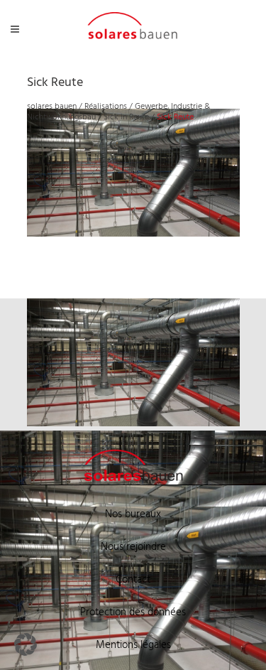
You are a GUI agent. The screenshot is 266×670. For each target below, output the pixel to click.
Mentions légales (133, 645)
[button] (25, 644)
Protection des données (133, 612)
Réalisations (105, 106)
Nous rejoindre (133, 547)
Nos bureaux (133, 514)
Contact (133, 579)
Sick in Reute (126, 117)
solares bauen (52, 106)
